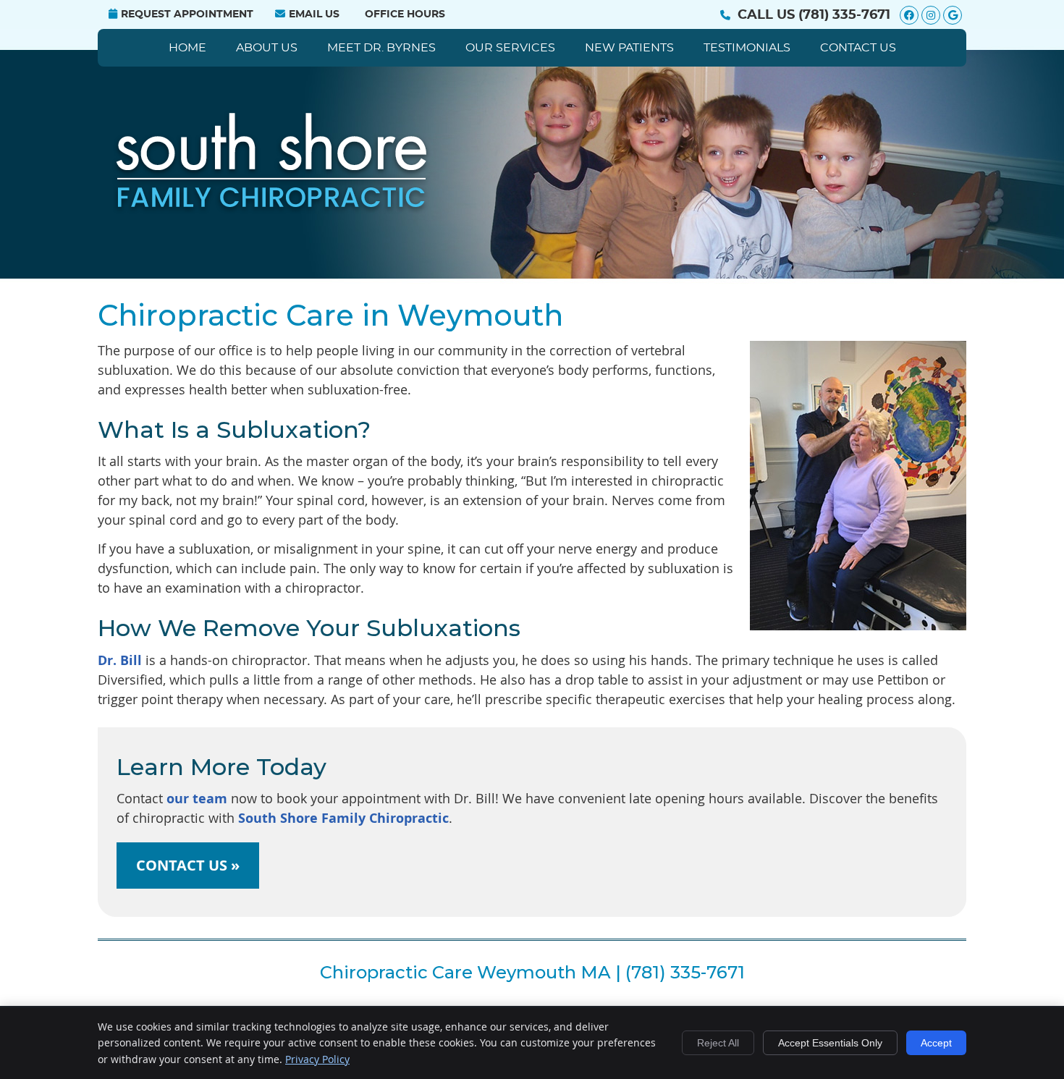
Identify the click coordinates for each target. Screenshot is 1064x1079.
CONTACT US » (188, 865)
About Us (266, 48)
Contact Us (858, 48)
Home (187, 48)
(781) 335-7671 (844, 15)
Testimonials (747, 48)
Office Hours (405, 14)
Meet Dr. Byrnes (381, 48)
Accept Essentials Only (830, 1043)
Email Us (314, 14)
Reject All (718, 1043)
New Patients (629, 48)
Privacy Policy (317, 1059)
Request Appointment (187, 14)
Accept (936, 1043)
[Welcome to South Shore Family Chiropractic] (273, 210)
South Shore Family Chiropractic (343, 818)
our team (196, 799)
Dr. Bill (120, 660)
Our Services (510, 48)
